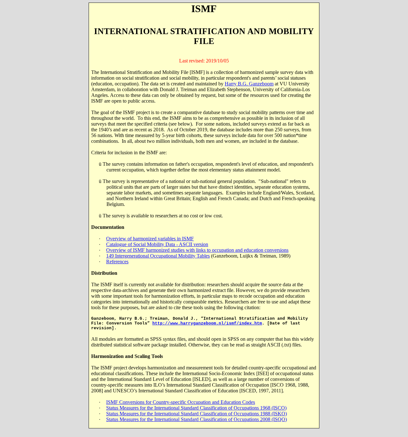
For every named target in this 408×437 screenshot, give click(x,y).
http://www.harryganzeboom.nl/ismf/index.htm (207, 323)
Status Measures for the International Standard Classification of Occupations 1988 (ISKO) (196, 413)
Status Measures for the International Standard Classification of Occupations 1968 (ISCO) (196, 408)
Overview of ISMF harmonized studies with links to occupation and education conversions (197, 250)
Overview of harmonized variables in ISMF (150, 238)
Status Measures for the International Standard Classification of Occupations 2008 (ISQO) (196, 419)
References (117, 261)
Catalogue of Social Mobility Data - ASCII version (157, 244)
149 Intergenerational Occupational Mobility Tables (158, 256)
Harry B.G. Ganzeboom (249, 83)
